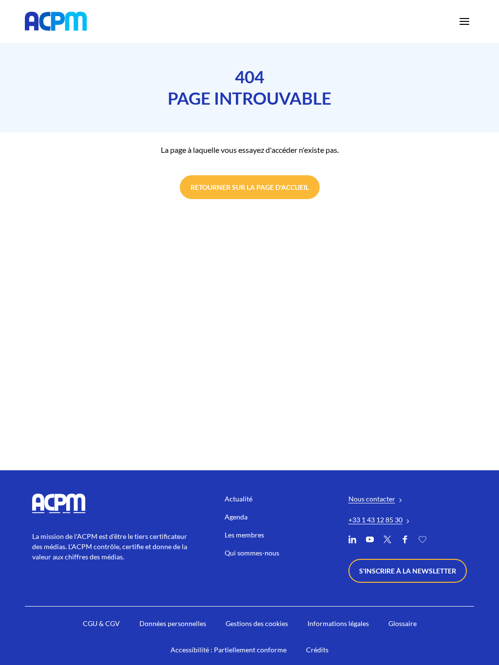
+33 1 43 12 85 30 (375, 520)
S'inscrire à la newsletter (407, 571)
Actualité (238, 499)
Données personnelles (172, 623)
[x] (387, 540)
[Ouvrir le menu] (464, 21)
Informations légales (338, 623)
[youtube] (370, 540)
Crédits (317, 650)
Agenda (236, 517)
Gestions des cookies (257, 623)
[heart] (422, 540)
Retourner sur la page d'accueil (250, 187)
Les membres (244, 535)
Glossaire (402, 623)
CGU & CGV (101, 623)
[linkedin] (352, 540)
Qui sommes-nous (252, 553)
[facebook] (405, 540)
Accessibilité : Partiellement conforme (229, 650)
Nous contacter (371, 499)
